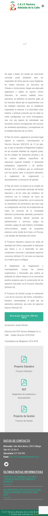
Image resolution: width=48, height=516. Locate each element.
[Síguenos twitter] (6, 464)
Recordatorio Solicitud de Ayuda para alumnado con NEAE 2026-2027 (22, 492)
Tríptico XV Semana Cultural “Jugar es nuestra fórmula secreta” (20, 479)
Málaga (36, 514)
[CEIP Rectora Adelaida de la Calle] (24, 6)
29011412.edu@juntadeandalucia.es (24, 457)
